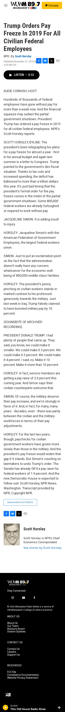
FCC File (11, 672)
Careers (11, 652)
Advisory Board (16, 629)
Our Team (13, 626)
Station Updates (16, 631)
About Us (12, 623)
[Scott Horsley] (12, 534)
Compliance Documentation (23, 675)
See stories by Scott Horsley (42, 548)
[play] (5, 707)
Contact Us (13, 649)
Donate (53, 5)
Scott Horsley (23, 56)
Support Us (13, 654)
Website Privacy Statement (22, 677)
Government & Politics (20, 502)
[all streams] (60, 707)
